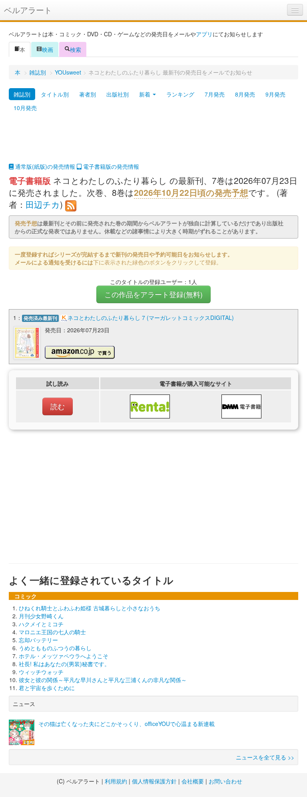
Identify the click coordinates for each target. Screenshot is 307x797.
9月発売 (275, 94)
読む (57, 406)
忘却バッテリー (38, 640)
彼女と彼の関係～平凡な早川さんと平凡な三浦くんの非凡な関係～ (103, 680)
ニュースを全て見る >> (265, 757)
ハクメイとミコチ (41, 624)
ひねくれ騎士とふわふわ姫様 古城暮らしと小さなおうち (89, 608)
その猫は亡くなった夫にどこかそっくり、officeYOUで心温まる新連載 (126, 724)
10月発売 (25, 108)
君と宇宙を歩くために (47, 688)
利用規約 (116, 781)
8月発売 (245, 94)
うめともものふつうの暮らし (55, 648)
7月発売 (215, 94)
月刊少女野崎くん (41, 616)
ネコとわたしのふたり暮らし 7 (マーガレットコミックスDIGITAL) (151, 318)
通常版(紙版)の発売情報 (44, 166)
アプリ (204, 34)
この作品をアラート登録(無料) (153, 294)
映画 (47, 49)
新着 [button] (145, 94)
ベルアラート (28, 10)
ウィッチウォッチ (41, 672)
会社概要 (192, 781)
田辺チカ (43, 204)
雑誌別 (37, 72)
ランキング (180, 94)
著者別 (87, 94)
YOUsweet (68, 72)
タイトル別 (55, 94)
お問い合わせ (225, 781)
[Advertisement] (153, 142)
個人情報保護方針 (154, 781)
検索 (75, 49)
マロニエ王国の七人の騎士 (52, 632)
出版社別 (117, 94)
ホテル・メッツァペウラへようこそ (63, 656)
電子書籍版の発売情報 (110, 166)
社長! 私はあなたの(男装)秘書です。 (64, 664)
